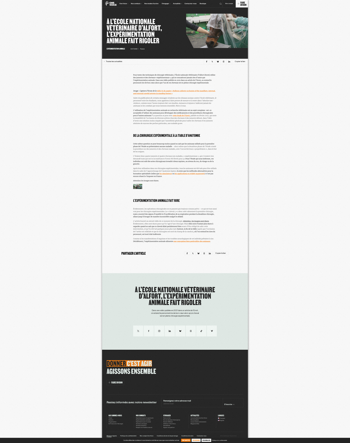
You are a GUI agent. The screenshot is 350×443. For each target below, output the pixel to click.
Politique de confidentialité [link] (219, 440)
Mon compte (229, 3)
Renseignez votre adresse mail (177, 401)
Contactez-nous (190, 3)
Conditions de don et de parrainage (167, 436)
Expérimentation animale (143, 420)
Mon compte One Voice (146, 436)
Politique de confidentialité (128, 436)
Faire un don (167, 418)
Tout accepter (186, 440)
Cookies (109, 437)
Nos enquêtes (195, 420)
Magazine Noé (195, 423)
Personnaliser (206, 440)
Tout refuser (196, 440)
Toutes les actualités (114, 61)
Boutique (203, 3)
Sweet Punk (233, 436)
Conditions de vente (187, 436)
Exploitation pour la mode (143, 422)
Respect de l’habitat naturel (144, 427)
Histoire (111, 420)
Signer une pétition (169, 427)
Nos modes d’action (151, 3)
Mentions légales (112, 436)
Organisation (112, 422)
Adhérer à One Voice (169, 423)
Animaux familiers (141, 425)
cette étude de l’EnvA (181, 115)
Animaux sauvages (141, 423)
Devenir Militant (168, 422)
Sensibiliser (166, 425)
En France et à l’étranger (116, 423)
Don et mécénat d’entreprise (171, 420)
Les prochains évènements (198, 422)
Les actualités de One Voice (199, 418)
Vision (110, 418)
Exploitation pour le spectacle (144, 418)
